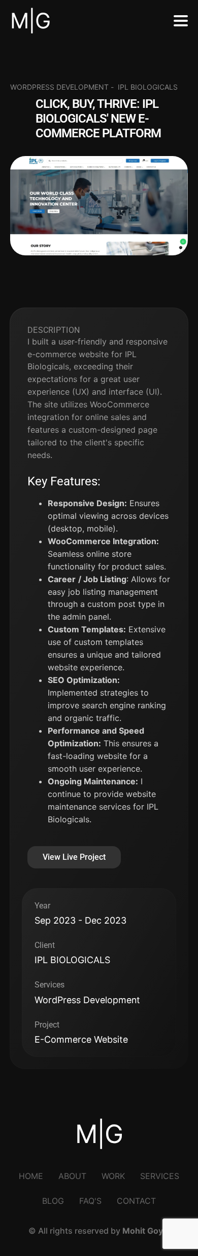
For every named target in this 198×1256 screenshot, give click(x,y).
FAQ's (90, 1201)
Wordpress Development (59, 87)
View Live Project (74, 857)
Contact (136, 1201)
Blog (53, 1201)
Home (31, 1176)
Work (113, 1176)
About (72, 1176)
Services (159, 1176)
